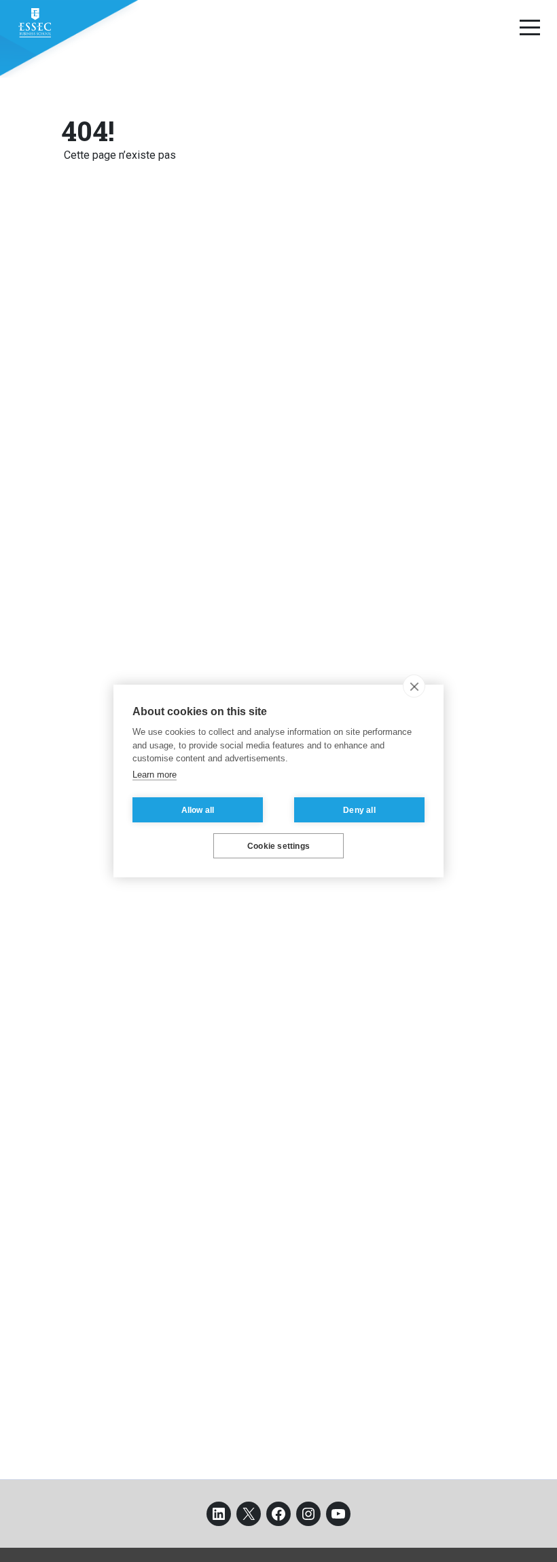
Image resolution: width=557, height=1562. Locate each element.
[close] (414, 686)
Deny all (359, 810)
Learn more (154, 774)
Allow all (198, 810)
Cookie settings (278, 846)
